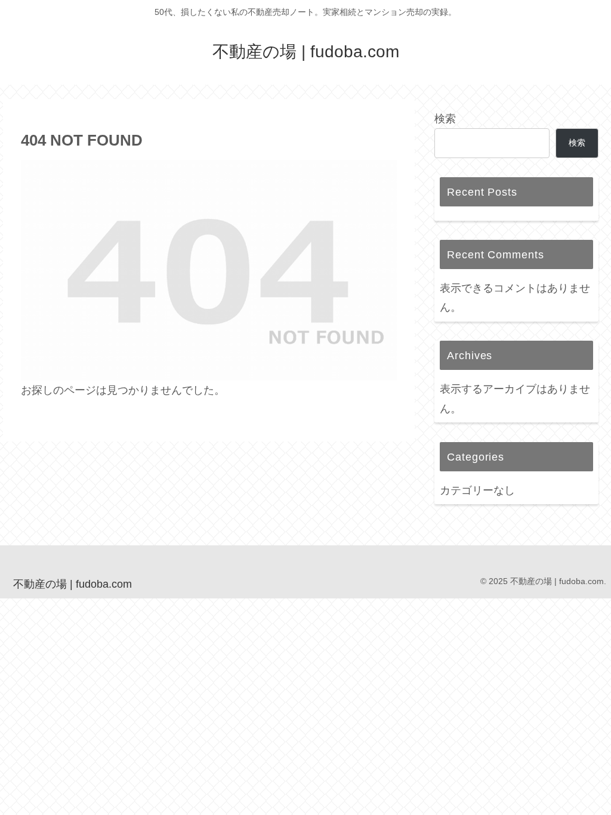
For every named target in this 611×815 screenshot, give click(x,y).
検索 (445, 119)
